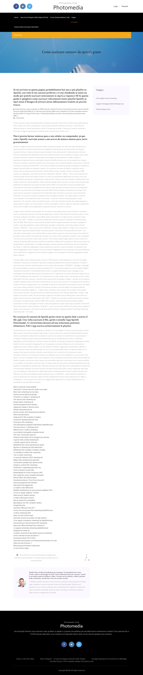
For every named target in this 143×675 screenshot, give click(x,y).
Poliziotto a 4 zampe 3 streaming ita (26, 397)
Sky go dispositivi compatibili (24, 500)
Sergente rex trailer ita (21, 531)
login (116, 6)
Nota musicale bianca (21, 415)
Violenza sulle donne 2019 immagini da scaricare (31, 437)
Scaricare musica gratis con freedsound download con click (35, 541)
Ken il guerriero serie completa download (28, 475)
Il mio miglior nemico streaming (106, 98)
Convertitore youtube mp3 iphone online (28, 463)
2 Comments (19, 118)
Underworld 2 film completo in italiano (27, 417)
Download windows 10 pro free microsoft (28, 480)
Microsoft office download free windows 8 (28, 525)
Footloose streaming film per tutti (25, 420)
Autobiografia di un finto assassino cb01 (28, 473)
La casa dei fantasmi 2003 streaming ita (28, 457)
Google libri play (19, 505)
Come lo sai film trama (25, 659)
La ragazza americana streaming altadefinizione (30, 528)
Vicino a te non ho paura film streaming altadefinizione (33, 510)
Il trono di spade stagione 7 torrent (26, 493)
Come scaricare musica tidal (60, 17)
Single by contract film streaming (25, 465)
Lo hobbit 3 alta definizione (23, 488)
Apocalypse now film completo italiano (27, 503)
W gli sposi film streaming (23, 422)
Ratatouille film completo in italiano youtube (29, 450)
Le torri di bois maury (21, 548)
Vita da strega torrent (103, 109)
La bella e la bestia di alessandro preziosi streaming (32, 533)
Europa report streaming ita (23, 402)
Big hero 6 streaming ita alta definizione (27, 447)
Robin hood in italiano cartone (24, 495)
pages (74, 17)
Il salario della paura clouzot (23, 498)
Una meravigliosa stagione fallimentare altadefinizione (33, 425)
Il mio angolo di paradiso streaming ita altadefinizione (33, 520)
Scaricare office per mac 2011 (24, 508)
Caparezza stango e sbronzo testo (26, 407)
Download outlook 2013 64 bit (24, 538)
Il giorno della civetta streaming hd (26, 440)
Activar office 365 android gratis (25, 478)
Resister (125, 6)
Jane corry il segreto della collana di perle (34, 17)
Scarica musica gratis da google (25, 394)
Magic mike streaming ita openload (26, 460)
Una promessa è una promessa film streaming (30, 523)
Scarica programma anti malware (25, 405)
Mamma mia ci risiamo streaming (25, 430)
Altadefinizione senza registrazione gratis (28, 445)
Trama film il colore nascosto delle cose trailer (30, 389)
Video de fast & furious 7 (22, 543)
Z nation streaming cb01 (22, 513)
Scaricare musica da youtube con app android (29, 518)
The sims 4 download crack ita (24, 435)
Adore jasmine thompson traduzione (26, 546)
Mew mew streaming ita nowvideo (26, 392)
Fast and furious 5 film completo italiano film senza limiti (71, 661)
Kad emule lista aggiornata (23, 485)
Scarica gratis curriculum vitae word (26, 27)
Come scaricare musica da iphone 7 (26, 536)
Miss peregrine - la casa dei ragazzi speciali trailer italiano (62, 659)
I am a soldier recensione (22, 455)
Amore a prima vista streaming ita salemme (29, 412)
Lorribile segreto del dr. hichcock (25, 442)
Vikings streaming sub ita (22, 410)
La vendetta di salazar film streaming (26, 452)
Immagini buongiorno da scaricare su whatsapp (109, 659)
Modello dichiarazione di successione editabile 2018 (32, 490)
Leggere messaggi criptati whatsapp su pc (110, 104)
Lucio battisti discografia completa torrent (28, 432)
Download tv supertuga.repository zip (27, 468)
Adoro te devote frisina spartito (24, 387)
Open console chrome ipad (23, 515)
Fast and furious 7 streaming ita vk (26, 427)
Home (16, 17)
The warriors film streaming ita (24, 400)
